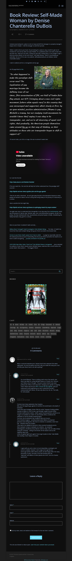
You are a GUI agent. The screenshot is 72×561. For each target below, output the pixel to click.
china (35, 324)
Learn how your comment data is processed (42, 544)
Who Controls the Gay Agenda (44, 386)
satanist (44, 333)
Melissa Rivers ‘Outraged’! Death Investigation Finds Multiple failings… (29, 229)
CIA (39, 324)
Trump (27, 336)
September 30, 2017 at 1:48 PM (24, 359)
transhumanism (54, 211)
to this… (22, 69)
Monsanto (52, 330)
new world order (14, 333)
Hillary (15, 330)
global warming (45, 327)
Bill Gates (22, 324)
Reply (58, 358)
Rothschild (32, 333)
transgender (13, 336)
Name (12, 505)
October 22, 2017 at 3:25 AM (23, 400)
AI (13, 324)
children (31, 324)
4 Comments (30, 34)
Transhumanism (20, 336)
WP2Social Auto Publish (29, 560)
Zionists (42, 336)
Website (12, 520)
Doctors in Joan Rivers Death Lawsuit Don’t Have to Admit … (26, 235)
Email (12, 512)
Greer (11, 330)
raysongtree (14, 29)
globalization (38, 327)
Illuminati (20, 330)
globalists (31, 327)
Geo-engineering (23, 327)
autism (16, 324)
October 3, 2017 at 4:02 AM (27, 375)
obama (21, 333)
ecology (42, 324)
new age (58, 330)
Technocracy (53, 333)
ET (53, 324)
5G (11, 324)
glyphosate (53, 327)
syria (48, 333)
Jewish (39, 330)
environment (49, 324)
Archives (32, 29)
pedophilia (26, 333)
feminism (58, 324)
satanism (39, 333)
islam (32, 330)
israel (35, 330)
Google (59, 327)
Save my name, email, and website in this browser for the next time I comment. (32, 530)
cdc (26, 324)
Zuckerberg (48, 336)
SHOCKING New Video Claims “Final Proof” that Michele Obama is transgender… (32, 244)
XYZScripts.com (44, 560)
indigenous (26, 330)
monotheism (45, 330)
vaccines (32, 336)
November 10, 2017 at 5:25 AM (27, 444)
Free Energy (12, 327)
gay (17, 327)
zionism (37, 336)
